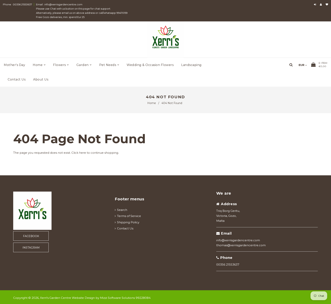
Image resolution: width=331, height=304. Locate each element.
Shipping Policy (128, 222)
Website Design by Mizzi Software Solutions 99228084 (111, 298)
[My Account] (322, 4)
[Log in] (315, 4)
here (82, 152)
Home (151, 103)
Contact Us (125, 228)
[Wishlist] (327, 4)
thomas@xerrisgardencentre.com (241, 245)
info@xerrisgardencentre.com (238, 240)
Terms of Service (129, 216)
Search (122, 210)
